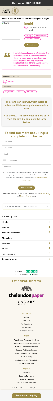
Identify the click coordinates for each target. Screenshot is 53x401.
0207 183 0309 (33, 3)
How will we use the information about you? (21, 206)
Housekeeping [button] (8, 254)
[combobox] (5, 160)
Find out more (31, 45)
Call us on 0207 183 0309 (26, 383)
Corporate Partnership (26, 376)
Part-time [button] (6, 243)
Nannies (26, 317)
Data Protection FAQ (26, 363)
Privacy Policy (45, 193)
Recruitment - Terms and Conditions (26, 340)
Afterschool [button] (7, 238)
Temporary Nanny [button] (9, 259)
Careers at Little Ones (26, 379)
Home (4, 18)
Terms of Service (26, 196)
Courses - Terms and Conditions (26, 346)
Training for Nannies (26, 331)
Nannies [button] (5, 227)
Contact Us (26, 372)
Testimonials (26, 327)
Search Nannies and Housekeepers (25, 18)
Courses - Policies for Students (26, 350)
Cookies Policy (26, 357)
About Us (26, 321)
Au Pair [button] (5, 248)
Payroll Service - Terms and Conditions (26, 343)
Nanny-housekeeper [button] (11, 232)
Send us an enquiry (26, 395)
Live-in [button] (5, 222)
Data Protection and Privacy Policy (27, 360)
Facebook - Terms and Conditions (26, 353)
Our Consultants (26, 324)
